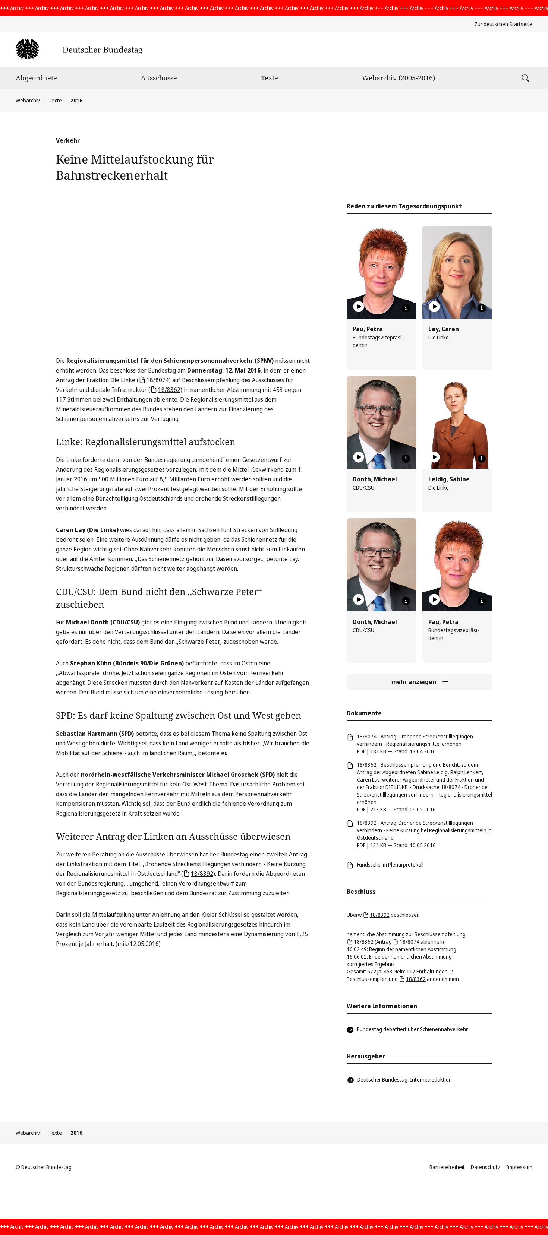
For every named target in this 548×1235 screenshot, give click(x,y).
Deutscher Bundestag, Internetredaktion (404, 1079)
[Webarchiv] (79, 49)
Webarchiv (28, 100)
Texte (269, 77)
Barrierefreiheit (447, 1167)
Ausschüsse (159, 77)
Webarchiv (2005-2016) (398, 77)
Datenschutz (485, 1167)
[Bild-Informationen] (405, 308)
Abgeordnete (36, 77)
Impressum (519, 1167)
